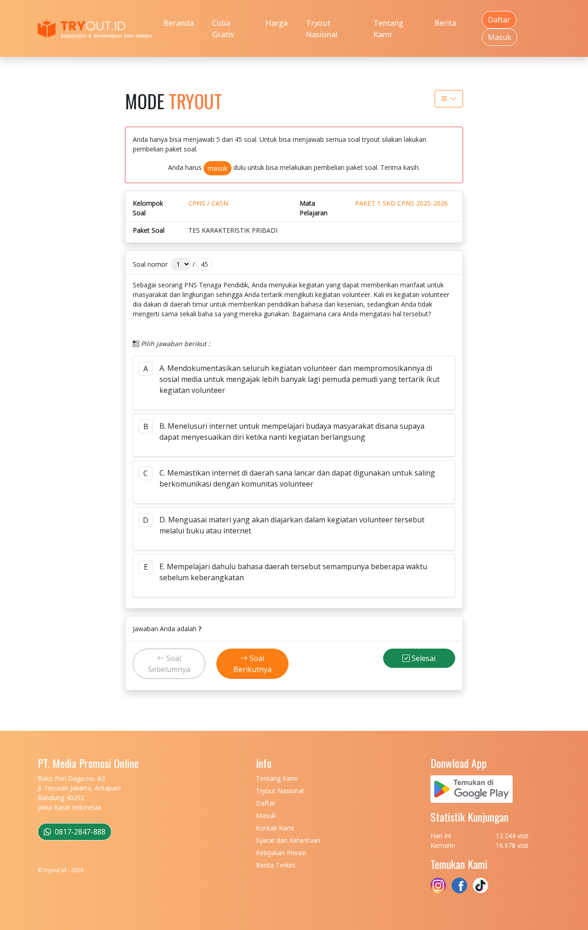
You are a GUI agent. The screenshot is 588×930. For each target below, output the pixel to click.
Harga (277, 22)
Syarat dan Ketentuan (288, 840)
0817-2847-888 (79, 832)
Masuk (499, 37)
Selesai (422, 658)
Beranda (179, 22)
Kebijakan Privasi (281, 852)
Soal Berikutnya (252, 663)
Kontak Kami (275, 828)
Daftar (499, 20)
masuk (217, 168)
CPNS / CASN (208, 203)
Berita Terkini (275, 865)
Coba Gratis (223, 28)
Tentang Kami (388, 28)
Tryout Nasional (322, 28)
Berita (445, 22)
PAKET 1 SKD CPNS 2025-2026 (401, 203)
